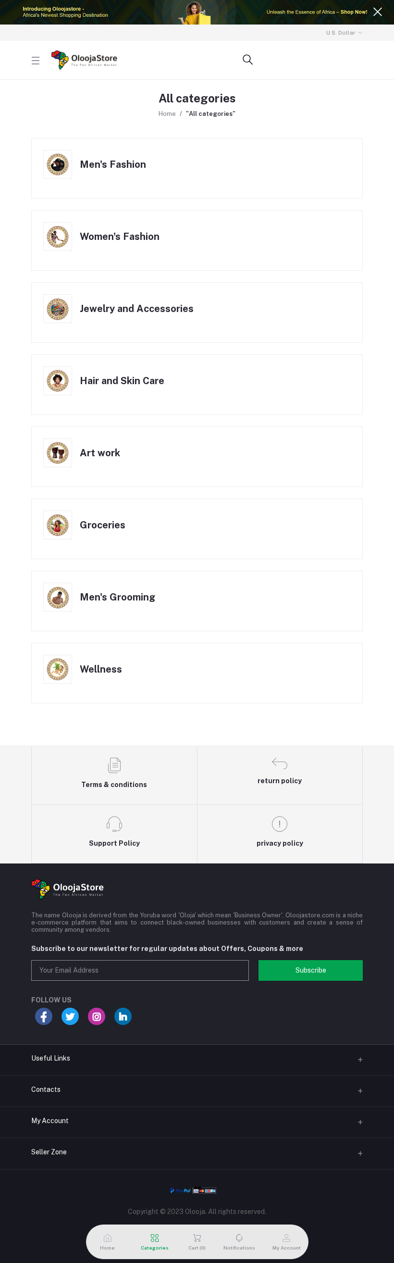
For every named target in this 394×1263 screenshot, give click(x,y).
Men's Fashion (113, 164)
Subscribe (311, 970)
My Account (50, 1121)
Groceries (102, 525)
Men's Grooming (117, 597)
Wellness (101, 669)
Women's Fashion (120, 236)
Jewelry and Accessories (137, 308)
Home (167, 113)
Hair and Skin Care (122, 381)
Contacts (46, 1089)
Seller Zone (49, 1152)
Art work (100, 453)
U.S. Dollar (341, 32)
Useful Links (50, 1058)
